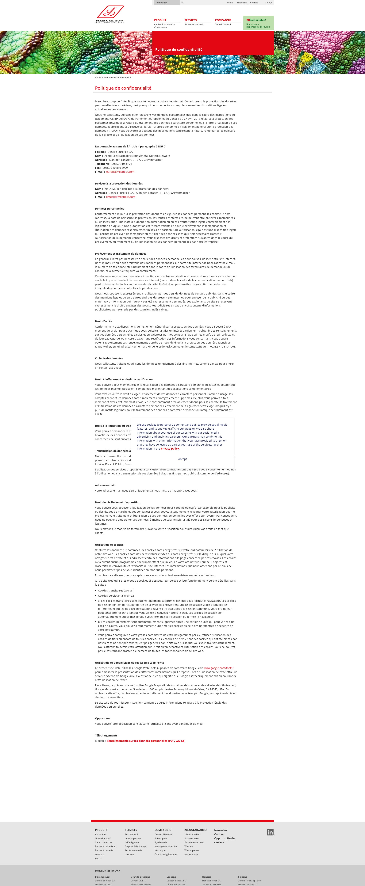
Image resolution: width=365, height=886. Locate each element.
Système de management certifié (166, 844)
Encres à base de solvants (104, 852)
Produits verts (191, 838)
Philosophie (161, 838)
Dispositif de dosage (135, 846)
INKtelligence (132, 842)
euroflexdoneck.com (120, 171)
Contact (254, 2)
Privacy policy (170, 448)
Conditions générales (166, 854)
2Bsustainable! (192, 834)
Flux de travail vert (194, 842)
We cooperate (191, 850)
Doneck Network (163, 834)
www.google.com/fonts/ (218, 668)
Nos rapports (191, 854)
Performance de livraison (133, 852)
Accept (182, 459)
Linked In (271, 832)
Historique (160, 850)
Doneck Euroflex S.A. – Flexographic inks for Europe (109, 14)
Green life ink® (103, 838)
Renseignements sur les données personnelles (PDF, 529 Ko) (146, 741)
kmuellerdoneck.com (120, 197)
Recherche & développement (133, 836)
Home (230, 2)
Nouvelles (242, 2)
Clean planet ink (103, 842)
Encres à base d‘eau (105, 846)
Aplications (101, 834)
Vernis (98, 858)
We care (188, 846)
